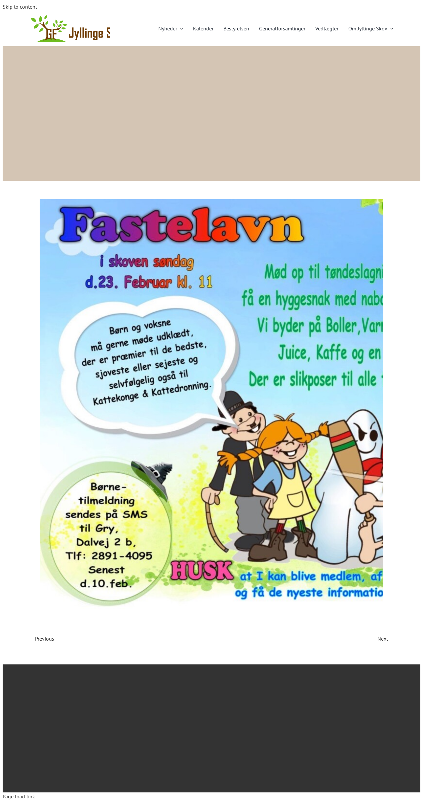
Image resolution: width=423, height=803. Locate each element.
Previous (44, 638)
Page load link (19, 796)
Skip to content (20, 6)
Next (382, 638)
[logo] (79, 17)
